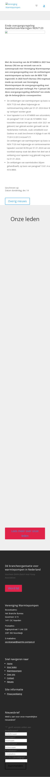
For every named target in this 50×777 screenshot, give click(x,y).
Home (9, 663)
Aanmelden (15, 766)
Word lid (13, 588)
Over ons (11, 674)
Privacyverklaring (14, 694)
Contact (10, 678)
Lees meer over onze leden (25, 533)
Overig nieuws (17, 201)
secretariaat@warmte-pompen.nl (20, 642)
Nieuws (10, 681)
